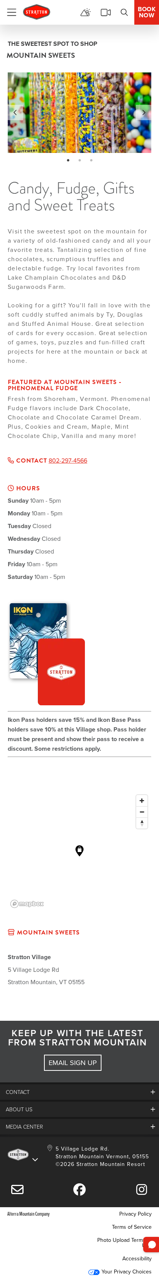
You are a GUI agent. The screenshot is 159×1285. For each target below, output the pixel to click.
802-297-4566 (68, 460)
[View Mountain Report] (85, 12)
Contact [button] (18, 1091)
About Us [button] (19, 1109)
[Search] (124, 12)
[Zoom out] (141, 811)
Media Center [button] (24, 1126)
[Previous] (15, 112)
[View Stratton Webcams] (105, 12)
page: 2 (80, 160)
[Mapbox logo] (27, 903)
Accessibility (137, 1258)
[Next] (143, 112)
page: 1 (69, 160)
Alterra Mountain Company (28, 1213)
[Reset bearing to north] (141, 823)
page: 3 (92, 160)
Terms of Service (132, 1227)
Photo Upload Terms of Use (124, 1242)
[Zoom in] (141, 800)
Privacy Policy (135, 1214)
